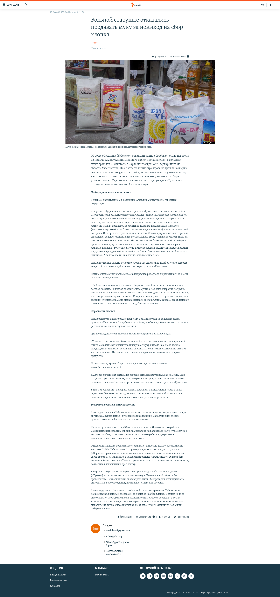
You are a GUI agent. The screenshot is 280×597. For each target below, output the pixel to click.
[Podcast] (191, 576)
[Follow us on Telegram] (149, 576)
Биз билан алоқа (58, 580)
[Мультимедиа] (271, 5)
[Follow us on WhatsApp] (170, 576)
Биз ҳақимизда (58, 575)
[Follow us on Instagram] (163, 576)
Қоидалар (55, 586)
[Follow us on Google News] (184, 576)
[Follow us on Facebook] (156, 576)
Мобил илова (102, 575)
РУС (262, 5)
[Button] (159, 57)
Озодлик (95, 42)
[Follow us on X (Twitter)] (177, 576)
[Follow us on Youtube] (143, 576)
